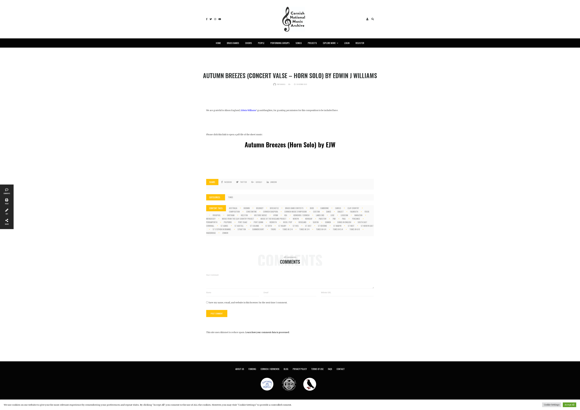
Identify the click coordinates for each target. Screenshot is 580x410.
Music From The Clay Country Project (238, 218)
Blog (286, 369)
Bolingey (259, 208)
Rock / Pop (287, 222)
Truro (273, 229)
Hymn (275, 215)
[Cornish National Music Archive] (293, 19)
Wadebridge (211, 232)
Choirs (248, 43)
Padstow (322, 218)
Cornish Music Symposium (295, 211)
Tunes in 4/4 (321, 229)
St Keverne (322, 225)
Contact (341, 369)
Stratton (242, 229)
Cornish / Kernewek (270, 369)
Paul (344, 218)
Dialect (341, 211)
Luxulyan (344, 215)
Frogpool (217, 215)
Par (334, 218)
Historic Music (260, 215)
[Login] (367, 19)
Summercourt (258, 229)
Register (360, 43)
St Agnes (224, 225)
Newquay (308, 218)
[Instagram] (215, 19)
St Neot (351, 225)
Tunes (230, 197)
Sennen (328, 222)
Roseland (302, 222)
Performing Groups (280, 43)
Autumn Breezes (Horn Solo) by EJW (290, 144)
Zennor (225, 232)
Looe (332, 215)
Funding (252, 369)
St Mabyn (337, 225)
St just (308, 225)
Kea (285, 215)
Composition (234, 211)
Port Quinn (258, 222)
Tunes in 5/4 (338, 229)
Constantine (251, 211)
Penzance (356, 218)
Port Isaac (242, 222)
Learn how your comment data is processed (267, 332)
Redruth (273, 222)
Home (218, 43)
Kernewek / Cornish (301, 215)
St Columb (254, 225)
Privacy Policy (300, 369)
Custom (316, 211)
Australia (233, 208)
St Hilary (282, 225)
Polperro (228, 222)
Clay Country (353, 208)
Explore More (329, 43)
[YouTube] (219, 19)
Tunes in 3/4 (304, 229)
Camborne (324, 208)
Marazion (358, 215)
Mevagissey (211, 218)
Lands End (320, 215)
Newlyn (296, 218)
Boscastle (274, 208)
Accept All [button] (569, 405)
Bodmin (247, 208)
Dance (328, 211)
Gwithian (230, 215)
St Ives (296, 225)
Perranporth (211, 222)
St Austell (239, 225)
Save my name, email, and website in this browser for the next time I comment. (248, 302)
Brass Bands (233, 43)
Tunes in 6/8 (355, 229)
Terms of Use (317, 369)
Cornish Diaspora (270, 211)
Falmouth (354, 211)
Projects (312, 43)
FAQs (330, 369)
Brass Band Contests (294, 208)
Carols (338, 208)
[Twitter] (211, 19)
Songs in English (344, 222)
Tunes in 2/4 (287, 229)
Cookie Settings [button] (551, 405)
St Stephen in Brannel (222, 229)
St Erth (268, 225)
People (261, 43)
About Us (239, 369)
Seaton (316, 222)
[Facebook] (206, 19)
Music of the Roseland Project (273, 218)
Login (347, 43)
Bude (312, 208)
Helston (244, 215)
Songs (299, 43)
